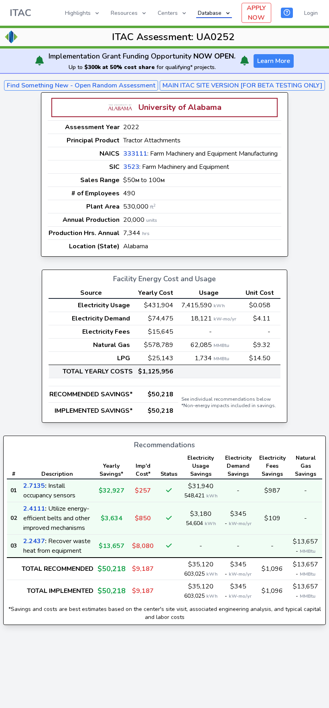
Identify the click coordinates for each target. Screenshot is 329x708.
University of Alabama (179, 107)
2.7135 (34, 485)
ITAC (20, 12)
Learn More (273, 61)
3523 (131, 166)
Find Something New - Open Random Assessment (81, 85)
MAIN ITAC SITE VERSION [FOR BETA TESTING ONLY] (242, 85)
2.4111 (34, 508)
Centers (168, 13)
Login (311, 13)
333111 (135, 153)
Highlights (78, 13)
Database (209, 13)
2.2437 (34, 541)
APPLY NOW (256, 13)
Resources (124, 13)
